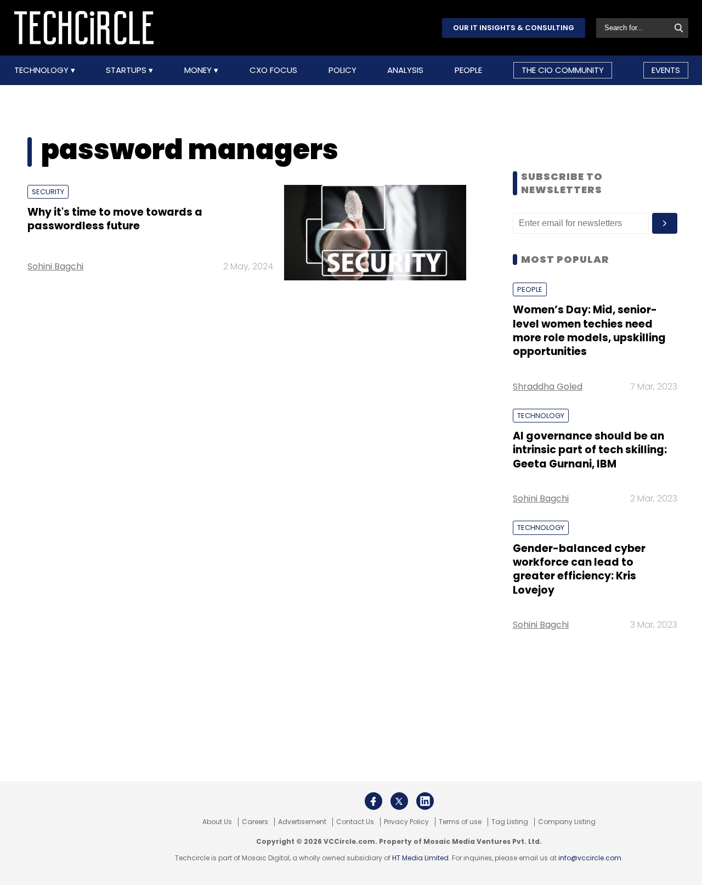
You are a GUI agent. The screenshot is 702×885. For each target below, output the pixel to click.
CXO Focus (273, 70)
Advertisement (302, 822)
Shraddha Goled (547, 386)
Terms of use (460, 822)
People (468, 70)
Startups (127, 70)
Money (199, 70)
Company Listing (567, 822)
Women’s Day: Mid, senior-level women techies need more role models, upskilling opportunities (589, 330)
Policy (342, 70)
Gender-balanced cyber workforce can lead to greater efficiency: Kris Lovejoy (579, 569)
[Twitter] (399, 801)
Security (48, 192)
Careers (255, 822)
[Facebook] (373, 801)
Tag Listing (509, 822)
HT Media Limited (420, 858)
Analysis (405, 70)
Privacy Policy (406, 822)
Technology (42, 70)
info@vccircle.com (589, 858)
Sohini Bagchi (55, 266)
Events (666, 70)
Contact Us (355, 822)
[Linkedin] (425, 801)
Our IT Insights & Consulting (513, 27)
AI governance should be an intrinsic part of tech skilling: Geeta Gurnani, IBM (590, 450)
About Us (217, 822)
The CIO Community (563, 70)
